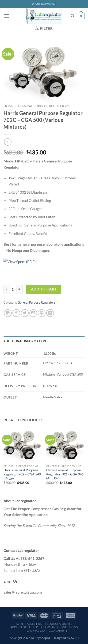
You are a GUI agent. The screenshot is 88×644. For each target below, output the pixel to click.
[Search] (72, 15)
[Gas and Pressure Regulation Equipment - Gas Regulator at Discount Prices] (44, 16)
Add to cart (44, 289)
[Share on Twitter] (25, 313)
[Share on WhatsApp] (8, 313)
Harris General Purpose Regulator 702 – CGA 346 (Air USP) (65, 474)
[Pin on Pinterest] (42, 313)
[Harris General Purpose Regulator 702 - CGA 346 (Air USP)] (65, 445)
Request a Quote (58, 623)
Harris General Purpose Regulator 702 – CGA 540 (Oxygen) (22, 474)
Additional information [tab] (25, 341)
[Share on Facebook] (16, 313)
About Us (34, 623)
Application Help (24, 627)
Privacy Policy (34, 630)
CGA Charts (58, 630)
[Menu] (6, 16)
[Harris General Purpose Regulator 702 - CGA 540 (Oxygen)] (23, 445)
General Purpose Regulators (43, 106)
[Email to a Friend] (33, 313)
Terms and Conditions (59, 627)
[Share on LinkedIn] (50, 313)
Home (9, 106)
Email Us (11, 581)
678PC (76, 638)
